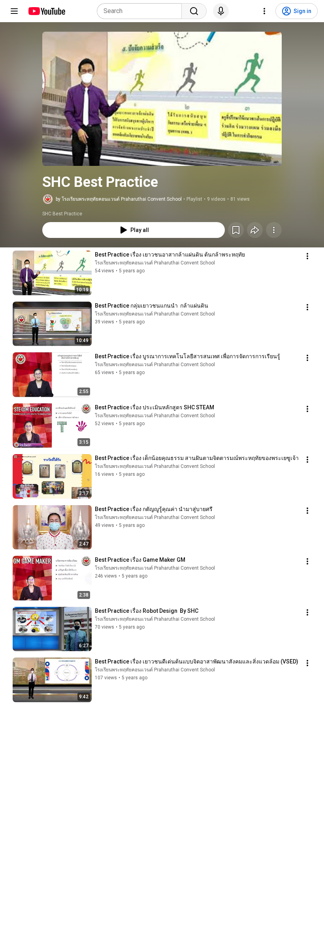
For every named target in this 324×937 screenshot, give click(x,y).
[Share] (255, 230)
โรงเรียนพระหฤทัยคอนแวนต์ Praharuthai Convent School (155, 263)
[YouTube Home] (46, 11)
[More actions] (274, 230)
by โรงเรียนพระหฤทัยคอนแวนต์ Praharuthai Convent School (119, 199)
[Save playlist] (236, 230)
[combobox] (142, 11)
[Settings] (264, 11)
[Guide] (14, 11)
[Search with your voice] (221, 11)
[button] (162, 99)
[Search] (194, 11)
